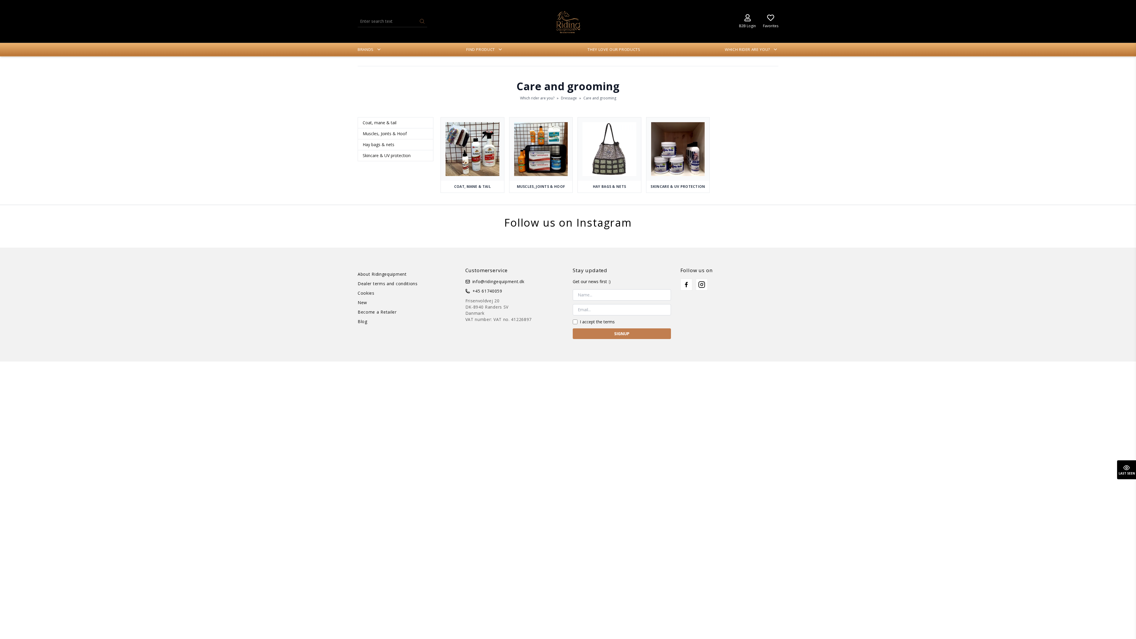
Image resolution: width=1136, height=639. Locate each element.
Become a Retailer (377, 312)
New (362, 302)
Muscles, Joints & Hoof (385, 133)
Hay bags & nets (378, 144)
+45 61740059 (487, 291)
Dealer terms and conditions (388, 283)
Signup (622, 333)
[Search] (422, 21)
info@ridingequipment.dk (498, 281)
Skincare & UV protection (387, 155)
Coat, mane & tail (379, 122)
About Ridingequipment (382, 274)
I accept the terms (597, 322)
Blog (362, 321)
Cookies (366, 293)
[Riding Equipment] (568, 21)
